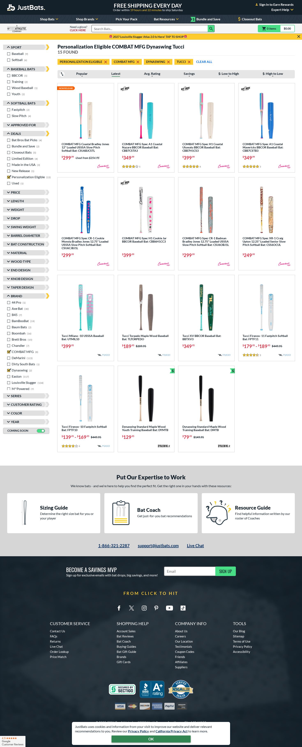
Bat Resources (164, 19)
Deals (16, 133)
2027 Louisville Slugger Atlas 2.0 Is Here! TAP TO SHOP (148, 36)
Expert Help (280, 9)
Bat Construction (27, 244)
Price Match (58, 657)
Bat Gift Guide (126, 651)
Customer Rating (26, 404)
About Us (181, 631)
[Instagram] (144, 608)
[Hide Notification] (298, 36)
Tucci (181, 62)
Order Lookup (59, 651)
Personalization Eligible (81, 62)
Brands (121, 657)
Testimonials (183, 646)
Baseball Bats (23, 69)
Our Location (184, 641)
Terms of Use (241, 641)
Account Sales (126, 631)
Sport (16, 47)
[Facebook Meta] (118, 608)
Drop (15, 218)
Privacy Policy (138, 731)
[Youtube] (169, 608)
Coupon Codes (184, 651)
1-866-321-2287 (114, 545)
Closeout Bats (252, 19)
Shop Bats (47, 19)
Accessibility (241, 651)
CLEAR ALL (204, 62)
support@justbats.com (158, 545)
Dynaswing (155, 62)
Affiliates (181, 662)
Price (15, 192)
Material (19, 253)
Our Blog (239, 631)
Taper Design (22, 287)
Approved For (23, 125)
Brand (16, 296)
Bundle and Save (206, 19)
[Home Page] (26, 7)
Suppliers (181, 667)
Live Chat (195, 545)
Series (16, 396)
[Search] (211, 28)
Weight (17, 210)
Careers (180, 636)
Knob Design (22, 279)
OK (151, 739)
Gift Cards (124, 662)
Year (15, 422)
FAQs (53, 636)
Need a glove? (78, 28)
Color (16, 413)
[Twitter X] (131, 608)
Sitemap (238, 636)
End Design (20, 270)
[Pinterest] (156, 608)
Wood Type (21, 261)
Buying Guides (126, 646)
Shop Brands (85, 19)
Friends (180, 657)
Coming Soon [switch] (17, 430)
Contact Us (57, 631)
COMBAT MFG (124, 62)
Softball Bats (23, 103)
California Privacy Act (172, 731)
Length (17, 201)
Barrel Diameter (25, 235)
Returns (55, 641)
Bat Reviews (125, 636)
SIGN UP (225, 571)
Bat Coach (124, 641)
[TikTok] (183, 608)
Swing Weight (23, 227)
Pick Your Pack (126, 19)
